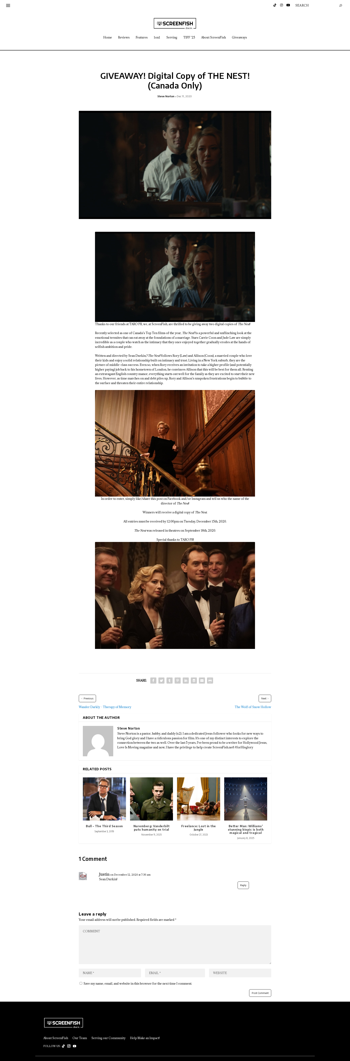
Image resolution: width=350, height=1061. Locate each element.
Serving (171, 37)
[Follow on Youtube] (74, 1046)
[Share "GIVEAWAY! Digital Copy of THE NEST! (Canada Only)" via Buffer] (194, 680)
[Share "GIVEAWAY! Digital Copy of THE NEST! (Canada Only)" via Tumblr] (169, 680)
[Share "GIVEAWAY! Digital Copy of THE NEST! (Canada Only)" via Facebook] (153, 680)
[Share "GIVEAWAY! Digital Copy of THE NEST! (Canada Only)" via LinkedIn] (186, 680)
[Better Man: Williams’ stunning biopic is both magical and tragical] (245, 799)
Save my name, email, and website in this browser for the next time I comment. (137, 983)
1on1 (157, 37)
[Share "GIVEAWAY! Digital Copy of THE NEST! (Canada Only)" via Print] (210, 680)
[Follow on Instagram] (68, 1046)
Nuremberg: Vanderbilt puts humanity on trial (151, 827)
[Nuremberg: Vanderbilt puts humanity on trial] (151, 799)
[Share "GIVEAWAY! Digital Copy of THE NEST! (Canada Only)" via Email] (202, 680)
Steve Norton (165, 96)
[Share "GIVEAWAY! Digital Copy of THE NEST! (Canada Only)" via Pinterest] (178, 680)
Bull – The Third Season (104, 826)
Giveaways (239, 37)
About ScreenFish (213, 37)
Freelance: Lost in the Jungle (198, 827)
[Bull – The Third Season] (104, 799)
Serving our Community (108, 1038)
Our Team (80, 1038)
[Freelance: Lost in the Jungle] (198, 799)
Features (142, 37)
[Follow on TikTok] (63, 1046)
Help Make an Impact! (145, 1038)
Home (107, 37)
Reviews (124, 37)
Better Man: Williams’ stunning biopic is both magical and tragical (246, 829)
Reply (243, 885)
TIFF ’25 (189, 37)
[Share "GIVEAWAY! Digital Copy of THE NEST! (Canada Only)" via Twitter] (161, 680)
